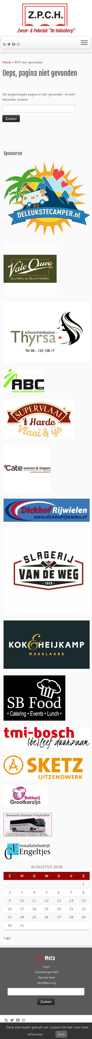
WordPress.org (46, 983)
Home (6, 62)
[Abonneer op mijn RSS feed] (5, 44)
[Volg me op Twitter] (9, 44)
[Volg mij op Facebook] (14, 44)
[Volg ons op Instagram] (19, 44)
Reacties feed (46, 977)
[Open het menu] (84, 42)
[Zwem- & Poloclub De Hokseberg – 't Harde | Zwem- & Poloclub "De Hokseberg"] (46, 14)
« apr (7, 938)
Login (46, 967)
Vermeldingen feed (46, 972)
